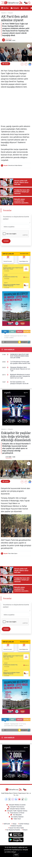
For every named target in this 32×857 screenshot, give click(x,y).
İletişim (25, 830)
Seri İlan (6, 8)
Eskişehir (16, 8)
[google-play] (16, 840)
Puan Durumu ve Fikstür (17, 813)
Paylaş (6, 64)
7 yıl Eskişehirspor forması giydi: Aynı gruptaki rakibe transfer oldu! (20, 362)
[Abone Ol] (29, 64)
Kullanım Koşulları (16, 826)
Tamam (16, 854)
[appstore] (16, 835)
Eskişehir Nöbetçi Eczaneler (17, 805)
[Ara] (29, 2)
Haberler (3, 13)
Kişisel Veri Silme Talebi (16, 828)
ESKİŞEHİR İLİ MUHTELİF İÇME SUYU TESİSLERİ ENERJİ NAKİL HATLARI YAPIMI (19, 356)
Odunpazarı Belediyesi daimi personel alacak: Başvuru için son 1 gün (20, 368)
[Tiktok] (22, 799)
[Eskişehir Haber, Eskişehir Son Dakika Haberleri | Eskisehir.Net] (16, 3)
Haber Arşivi (17, 819)
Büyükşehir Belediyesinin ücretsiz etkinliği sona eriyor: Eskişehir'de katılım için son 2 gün (20, 376)
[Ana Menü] (2, 2)
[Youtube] (19, 799)
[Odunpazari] (16, 308)
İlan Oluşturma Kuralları (13, 830)
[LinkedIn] (16, 799)
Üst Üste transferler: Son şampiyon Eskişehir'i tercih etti (19, 382)
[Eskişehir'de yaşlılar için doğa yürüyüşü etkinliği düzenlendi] (16, 469)
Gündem (25, 8)
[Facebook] (6, 799)
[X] (9, 799)
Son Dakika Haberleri (17, 817)
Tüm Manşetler (17, 815)
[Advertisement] (16, 106)
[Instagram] (12, 799)
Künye (14, 824)
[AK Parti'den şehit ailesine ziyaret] (16, 52)
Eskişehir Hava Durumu (17, 807)
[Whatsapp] (25, 799)
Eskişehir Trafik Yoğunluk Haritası (17, 811)
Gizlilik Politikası (24, 824)
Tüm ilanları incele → (24, 253)
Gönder (6, 241)
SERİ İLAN (7, 824)
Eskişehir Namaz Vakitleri (17, 809)
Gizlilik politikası (22, 852)
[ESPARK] (16, 407)
